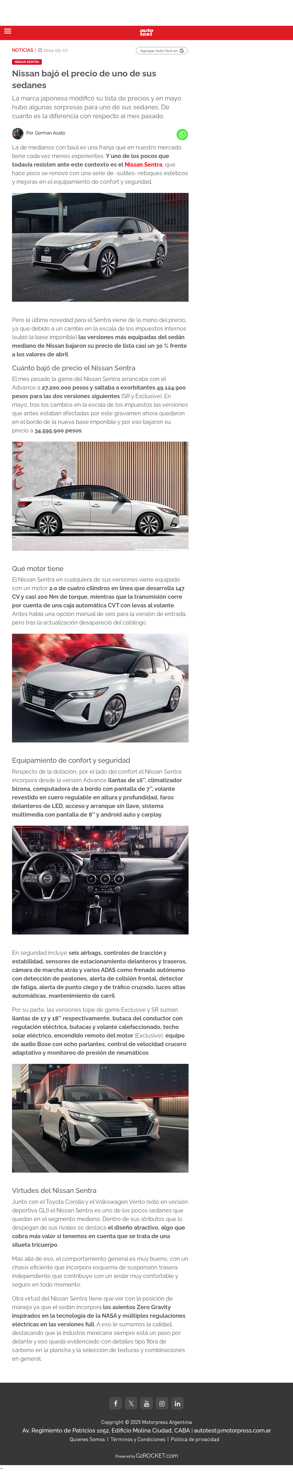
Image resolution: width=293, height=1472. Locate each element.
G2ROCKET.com (157, 1455)
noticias (22, 50)
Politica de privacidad (195, 1439)
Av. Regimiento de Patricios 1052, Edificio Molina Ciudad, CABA (106, 1430)
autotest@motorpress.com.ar (232, 1430)
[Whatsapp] (182, 134)
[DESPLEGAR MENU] (7, 31)
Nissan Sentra (27, 62)
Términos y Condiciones (137, 1439)
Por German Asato (45, 133)
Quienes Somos (87, 1439)
